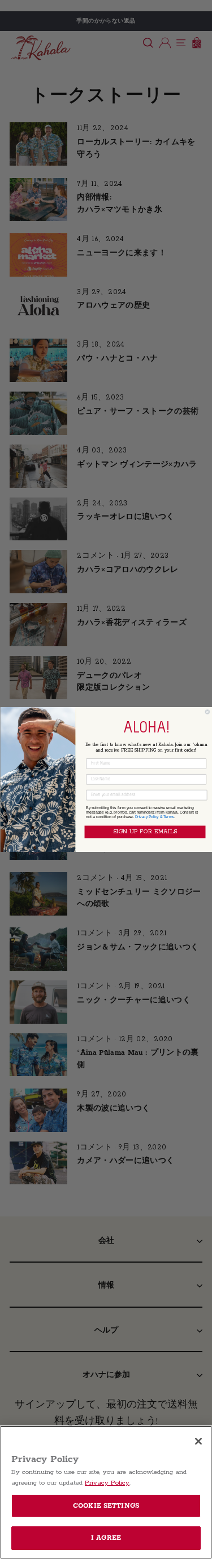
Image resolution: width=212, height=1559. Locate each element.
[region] (106, 1492)
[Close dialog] (207, 712)
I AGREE (106, 1538)
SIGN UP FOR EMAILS (145, 832)
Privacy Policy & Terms (154, 816)
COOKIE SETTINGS (106, 1506)
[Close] (198, 1441)
